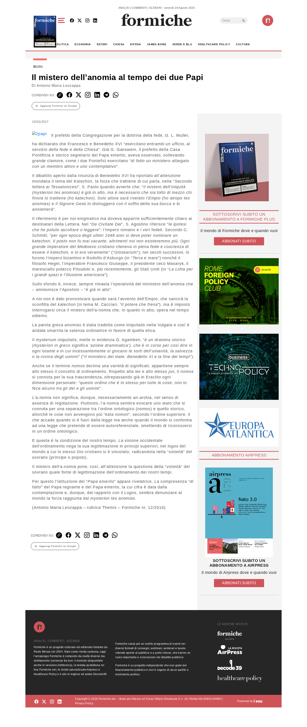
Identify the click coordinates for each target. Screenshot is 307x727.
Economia (83, 44)
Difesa (135, 44)
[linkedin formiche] (59, 702)
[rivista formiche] (239, 512)
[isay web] (258, 701)
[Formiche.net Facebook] (72, 20)
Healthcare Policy (214, 44)
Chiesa (118, 44)
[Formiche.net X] (79, 20)
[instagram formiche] (52, 702)
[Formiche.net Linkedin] (95, 20)
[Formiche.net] (267, 20)
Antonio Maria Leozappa (59, 85)
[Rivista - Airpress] (241, 649)
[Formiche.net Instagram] (87, 20)
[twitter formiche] (44, 702)
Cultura (243, 44)
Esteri (102, 44)
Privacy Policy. (84, 703)
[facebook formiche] (36, 702)
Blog (38, 67)
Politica (62, 44)
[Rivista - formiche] (241, 635)
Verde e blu (182, 44)
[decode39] (241, 665)
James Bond (157, 44)
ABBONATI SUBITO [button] (239, 241)
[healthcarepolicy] (241, 679)
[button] (62, 31)
